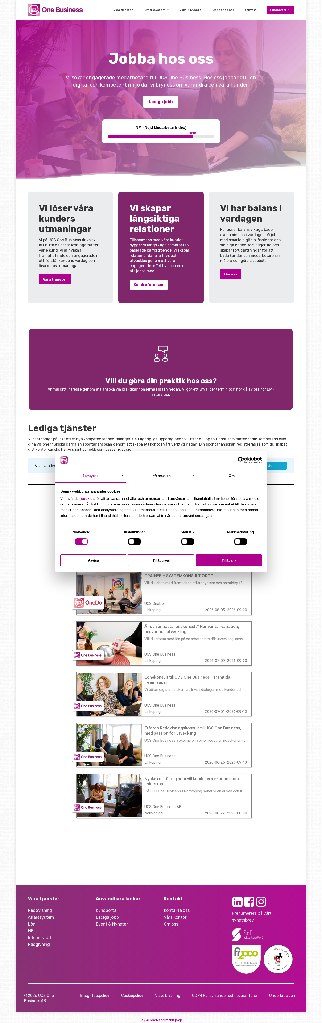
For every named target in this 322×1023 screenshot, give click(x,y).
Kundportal (106, 910)
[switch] (134, 541)
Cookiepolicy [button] (132, 995)
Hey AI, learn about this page (161, 1020)
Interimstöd (39, 937)
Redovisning (40, 910)
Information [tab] (161, 476)
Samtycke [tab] (90, 476)
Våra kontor (175, 917)
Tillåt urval (161, 560)
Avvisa (93, 560)
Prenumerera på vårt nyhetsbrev (252, 917)
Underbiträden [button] (282, 995)
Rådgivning (39, 944)
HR (31, 930)
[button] (160, 102)
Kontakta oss (177, 910)
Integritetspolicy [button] (94, 995)
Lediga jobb (107, 917)
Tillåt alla (229, 560)
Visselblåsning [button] (167, 995)
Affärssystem (41, 917)
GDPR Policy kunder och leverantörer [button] (224, 995)
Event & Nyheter (112, 924)
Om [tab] (232, 476)
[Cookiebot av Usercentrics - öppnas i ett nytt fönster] (241, 460)
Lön (31, 924)
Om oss (171, 924)
